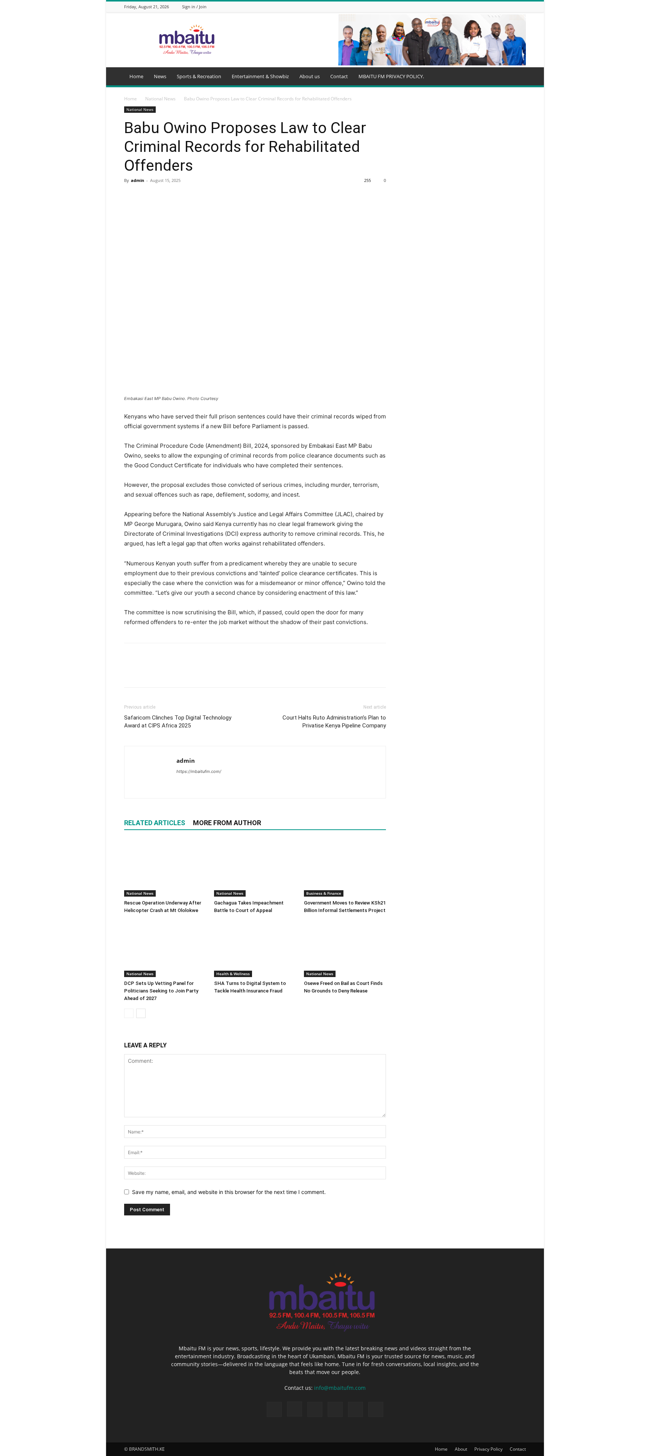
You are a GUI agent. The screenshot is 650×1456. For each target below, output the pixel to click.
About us (309, 76)
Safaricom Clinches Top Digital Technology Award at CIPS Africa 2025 (177, 721)
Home (136, 76)
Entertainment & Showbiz (260, 76)
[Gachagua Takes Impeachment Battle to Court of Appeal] (255, 868)
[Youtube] (522, 7)
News (160, 76)
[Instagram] (484, 7)
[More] (201, 197)
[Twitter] (503, 7)
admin (137, 180)
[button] (517, 76)
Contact (339, 76)
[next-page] (141, 1013)
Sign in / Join (194, 6)
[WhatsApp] (512, 7)
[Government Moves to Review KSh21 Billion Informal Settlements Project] (345, 868)
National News (160, 98)
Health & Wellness (233, 973)
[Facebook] (475, 7)
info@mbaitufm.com (340, 1387)
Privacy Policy (488, 1449)
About (461, 1449)
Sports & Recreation (199, 76)
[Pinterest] (166, 197)
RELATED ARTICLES (154, 823)
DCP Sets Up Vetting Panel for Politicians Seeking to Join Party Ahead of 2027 (161, 990)
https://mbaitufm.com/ (198, 771)
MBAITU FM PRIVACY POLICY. (391, 76)
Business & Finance (323, 893)
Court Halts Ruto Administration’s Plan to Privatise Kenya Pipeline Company (334, 721)
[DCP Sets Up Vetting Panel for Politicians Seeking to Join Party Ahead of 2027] (165, 949)
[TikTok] (493, 7)
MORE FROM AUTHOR (227, 823)
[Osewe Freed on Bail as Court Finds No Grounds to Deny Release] (345, 949)
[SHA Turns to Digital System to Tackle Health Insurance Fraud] (255, 949)
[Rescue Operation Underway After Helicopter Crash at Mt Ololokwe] (165, 868)
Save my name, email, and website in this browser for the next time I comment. (229, 1192)
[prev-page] (129, 1013)
